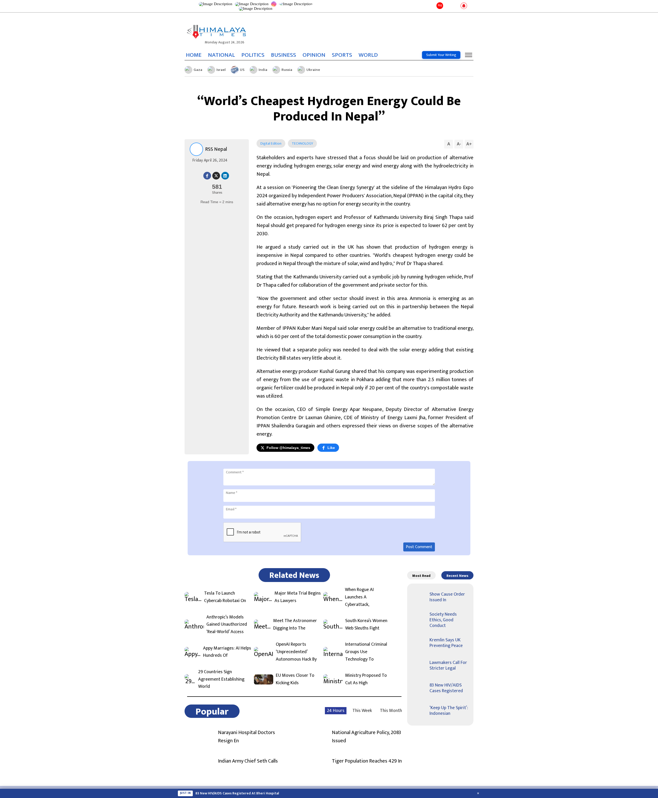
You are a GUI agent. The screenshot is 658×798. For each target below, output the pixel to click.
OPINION (314, 55)
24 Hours (335, 710)
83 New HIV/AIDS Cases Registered (446, 688)
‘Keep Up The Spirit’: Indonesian (448, 710)
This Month (391, 710)
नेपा (440, 5)
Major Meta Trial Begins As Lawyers (298, 597)
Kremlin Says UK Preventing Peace (446, 643)
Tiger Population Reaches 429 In (367, 761)
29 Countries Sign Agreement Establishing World (221, 679)
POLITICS (252, 55)
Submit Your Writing (441, 55)
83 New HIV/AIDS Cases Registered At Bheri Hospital (237, 793)
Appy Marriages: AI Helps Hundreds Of (227, 652)
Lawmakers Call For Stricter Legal (448, 665)
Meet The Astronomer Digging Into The (295, 624)
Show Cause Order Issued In (447, 597)
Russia (286, 70)
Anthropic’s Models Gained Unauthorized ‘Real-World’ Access (226, 625)
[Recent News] (448, 6)
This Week (362, 710)
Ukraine (313, 70)
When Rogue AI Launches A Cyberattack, (359, 597)
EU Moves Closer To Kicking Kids (295, 679)
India (263, 70)
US (242, 70)
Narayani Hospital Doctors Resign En (246, 736)
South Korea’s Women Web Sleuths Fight (366, 624)
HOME (194, 55)
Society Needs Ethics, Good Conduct (443, 620)
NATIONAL (221, 55)
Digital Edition (270, 143)
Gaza (198, 70)
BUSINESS (283, 55)
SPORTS (342, 55)
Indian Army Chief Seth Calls (248, 761)
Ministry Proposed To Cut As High (366, 679)
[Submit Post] (455, 6)
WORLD (368, 55)
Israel (221, 70)
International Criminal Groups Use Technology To (366, 652)
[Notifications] (464, 6)
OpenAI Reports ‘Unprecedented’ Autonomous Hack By (296, 652)
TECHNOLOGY (302, 143)
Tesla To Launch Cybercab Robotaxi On (225, 597)
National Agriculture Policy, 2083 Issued (366, 736)
